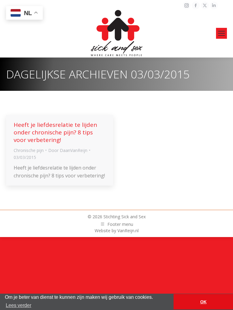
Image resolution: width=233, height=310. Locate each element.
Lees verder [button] (18, 305)
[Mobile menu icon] (221, 33)
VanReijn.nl (128, 230)
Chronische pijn (29, 150)
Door (67, 150)
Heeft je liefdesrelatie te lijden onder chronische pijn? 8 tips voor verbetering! (55, 132)
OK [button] (203, 301)
